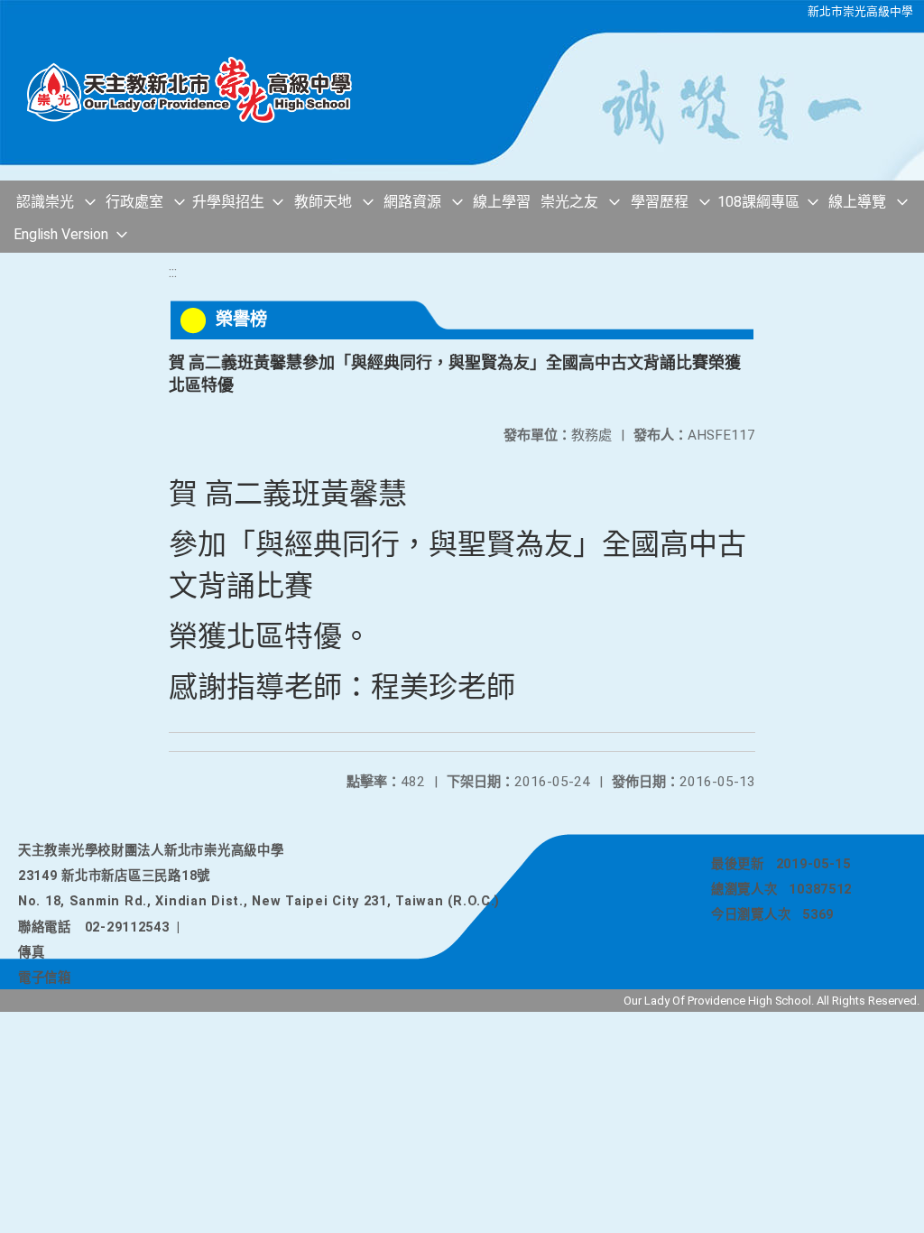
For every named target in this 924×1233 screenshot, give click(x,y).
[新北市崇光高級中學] (198, 90)
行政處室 (134, 201)
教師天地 (323, 201)
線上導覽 (857, 201)
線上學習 (502, 201)
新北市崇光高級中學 (860, 11)
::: (173, 272)
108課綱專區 (758, 201)
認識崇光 (45, 201)
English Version (61, 234)
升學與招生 (228, 201)
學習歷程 (659, 201)
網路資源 (412, 201)
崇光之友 (569, 201)
